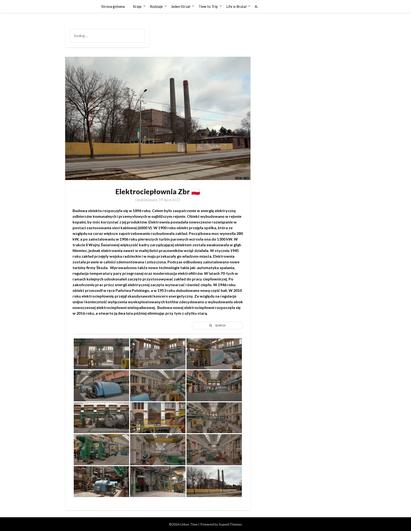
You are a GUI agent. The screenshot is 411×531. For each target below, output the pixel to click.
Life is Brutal (236, 6)
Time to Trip (208, 6)
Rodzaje (156, 6)
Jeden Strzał (180, 6)
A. (256, 6)
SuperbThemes (230, 524)
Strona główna (113, 6)
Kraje (137, 6)
